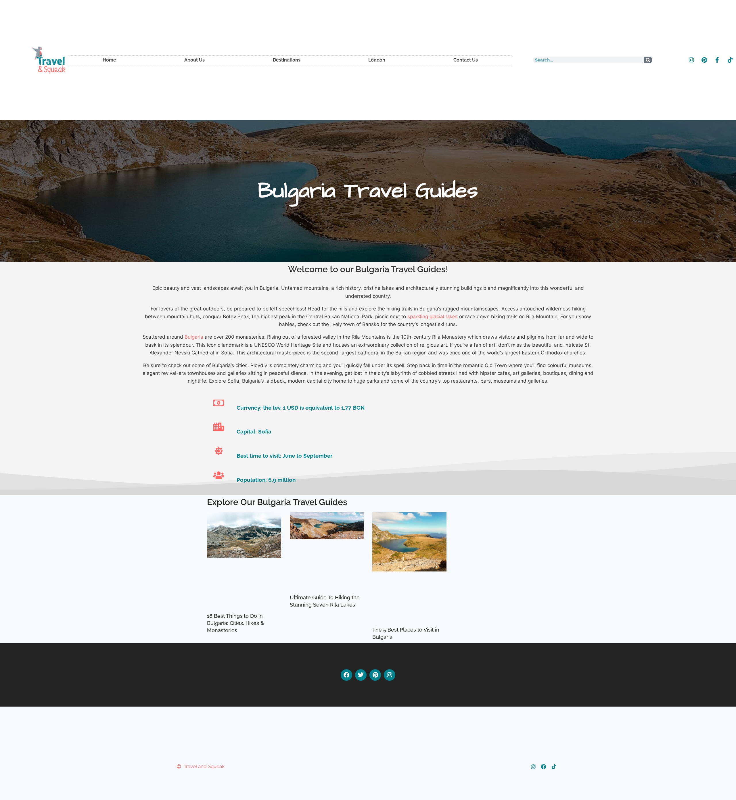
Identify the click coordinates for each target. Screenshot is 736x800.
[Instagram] (691, 60)
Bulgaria (194, 337)
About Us (194, 60)
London (376, 60)
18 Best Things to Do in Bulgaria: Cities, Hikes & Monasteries (235, 623)
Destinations (286, 60)
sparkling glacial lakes (432, 316)
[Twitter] (361, 675)
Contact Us (465, 60)
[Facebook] (346, 675)
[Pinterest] (704, 60)
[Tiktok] (730, 60)
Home (109, 60)
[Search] (648, 60)
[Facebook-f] (717, 60)
